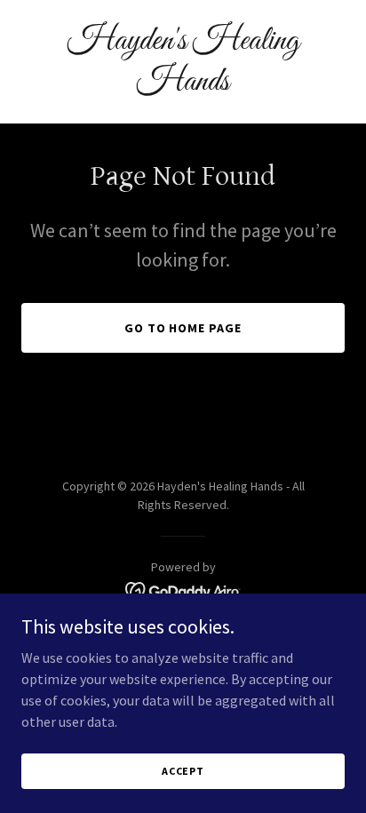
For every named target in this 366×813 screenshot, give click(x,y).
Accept (183, 770)
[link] (183, 84)
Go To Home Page (183, 328)
